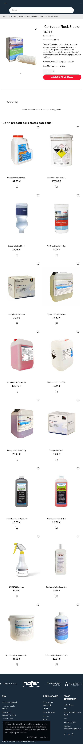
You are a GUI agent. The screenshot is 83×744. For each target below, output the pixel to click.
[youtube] (68, 734)
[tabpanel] (20, 51)
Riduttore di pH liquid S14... (56, 382)
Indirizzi (46, 716)
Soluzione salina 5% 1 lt (16, 246)
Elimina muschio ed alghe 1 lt (16, 519)
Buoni (45, 720)
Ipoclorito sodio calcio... (56, 178)
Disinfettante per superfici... (56, 587)
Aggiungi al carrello (62, 77)
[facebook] (65, 734)
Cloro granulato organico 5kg (16, 655)
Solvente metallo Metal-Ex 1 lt (56, 655)
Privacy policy (32, 737)
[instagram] (72, 734)
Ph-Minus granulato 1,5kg (56, 246)
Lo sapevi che (7, 719)
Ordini (45, 709)
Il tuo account (50, 696)
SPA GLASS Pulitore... (16, 587)
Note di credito (49, 712)
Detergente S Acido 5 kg (16, 450)
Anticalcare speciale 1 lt (56, 519)
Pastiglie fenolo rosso (16, 314)
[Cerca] (70, 10)
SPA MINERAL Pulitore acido (16, 382)
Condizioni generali (9, 702)
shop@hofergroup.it (72, 729)
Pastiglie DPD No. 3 (56, 450)
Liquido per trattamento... (56, 314)
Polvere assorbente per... (16, 178)
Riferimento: (47, 39)
